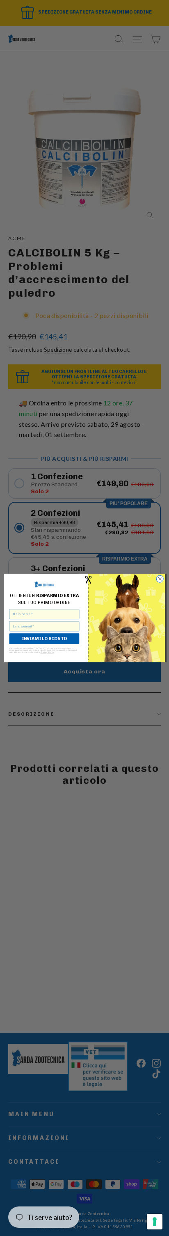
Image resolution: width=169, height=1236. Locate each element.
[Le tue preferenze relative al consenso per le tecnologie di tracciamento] (154, 1221)
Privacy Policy (47, 652)
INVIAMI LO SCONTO (44, 638)
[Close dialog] (159, 578)
